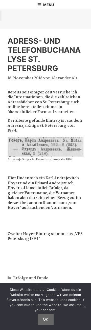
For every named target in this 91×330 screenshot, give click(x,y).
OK (45, 319)
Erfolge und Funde (30, 278)
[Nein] (84, 306)
